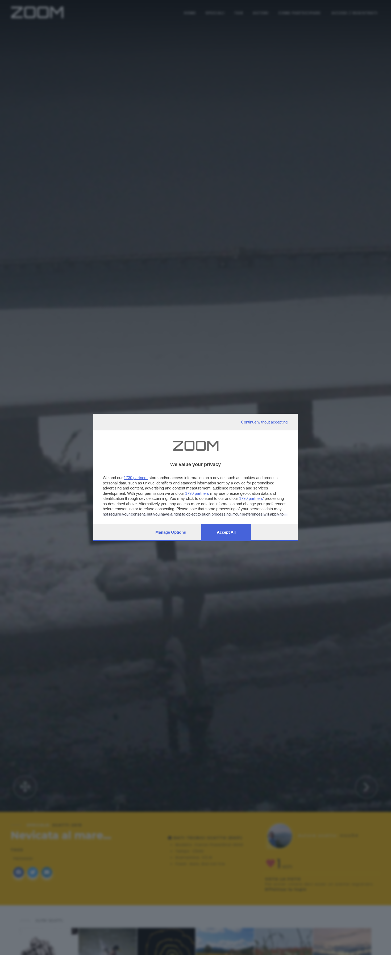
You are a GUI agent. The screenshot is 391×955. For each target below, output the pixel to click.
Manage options (170, 532)
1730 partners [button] (136, 477)
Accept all (226, 532)
